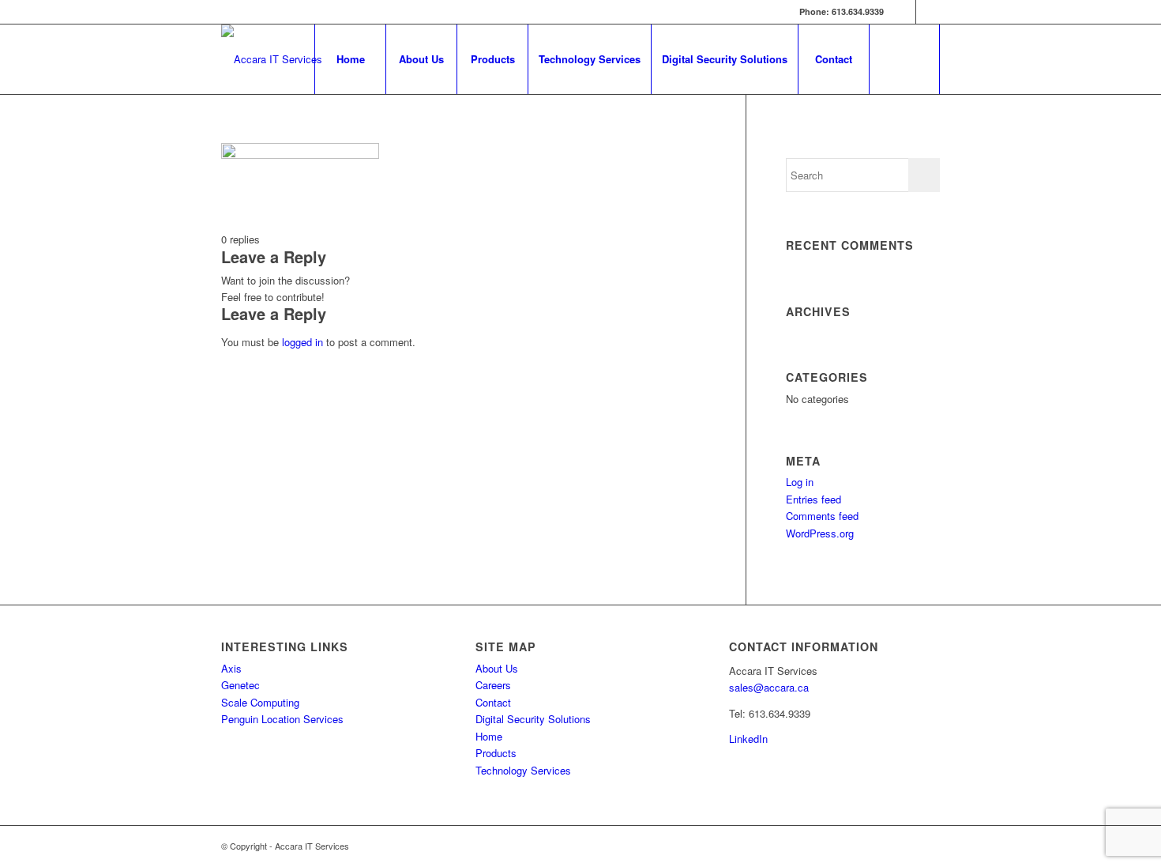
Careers (493, 684)
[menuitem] (349, 59)
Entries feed (813, 499)
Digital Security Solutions (533, 718)
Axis (231, 668)
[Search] (904, 59)
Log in (799, 481)
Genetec (240, 684)
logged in (302, 341)
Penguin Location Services (282, 718)
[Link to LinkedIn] (903, 12)
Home (488, 736)
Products (496, 752)
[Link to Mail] (928, 12)
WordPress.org (820, 533)
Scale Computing (260, 702)
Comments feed (822, 515)
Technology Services (523, 770)
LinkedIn (748, 738)
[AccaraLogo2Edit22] (271, 59)
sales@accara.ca (769, 687)
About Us (496, 668)
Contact (493, 702)
